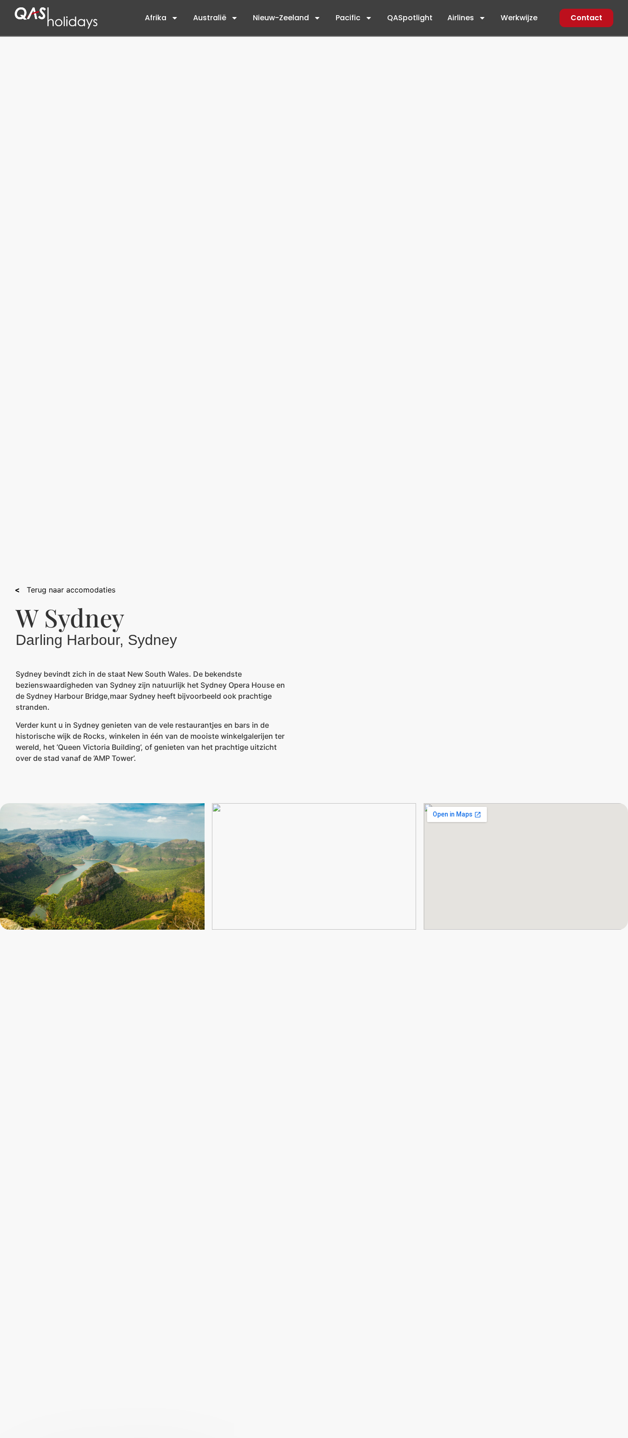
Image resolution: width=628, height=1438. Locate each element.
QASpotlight (410, 17)
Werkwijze (519, 17)
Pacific (348, 17)
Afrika (155, 17)
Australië (209, 17)
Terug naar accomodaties (67, 589)
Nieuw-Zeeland (281, 17)
